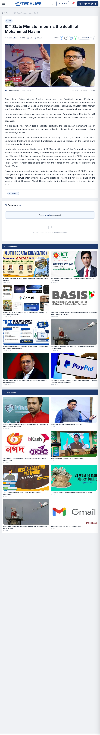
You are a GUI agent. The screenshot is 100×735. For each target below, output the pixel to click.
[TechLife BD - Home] (27, 4)
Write (64, 3)
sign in (48, 215)
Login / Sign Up (89, 3)
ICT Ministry (13, 193)
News (8, 13)
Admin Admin (12, 38)
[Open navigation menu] (4, 4)
